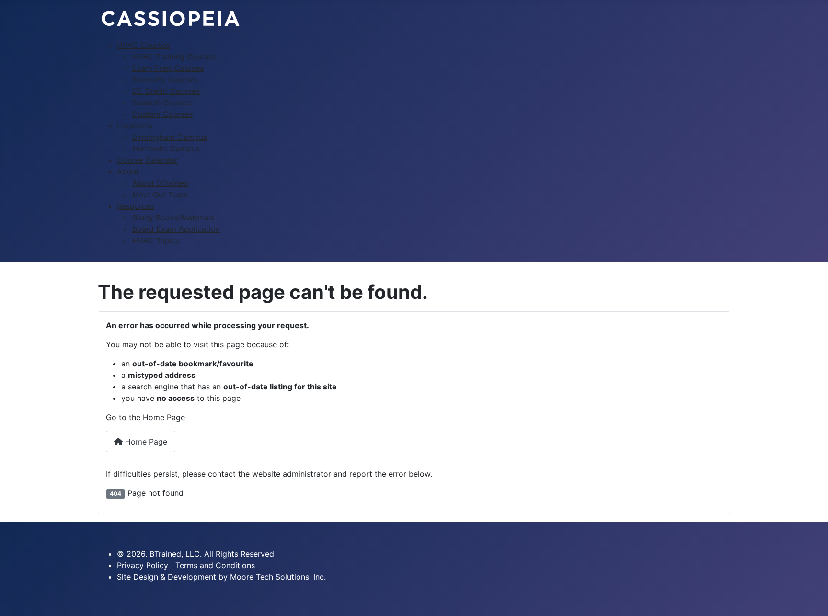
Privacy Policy (142, 565)
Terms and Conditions (215, 565)
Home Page (145, 441)
